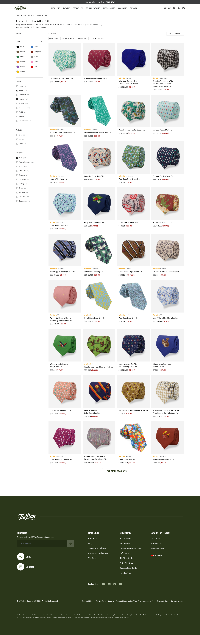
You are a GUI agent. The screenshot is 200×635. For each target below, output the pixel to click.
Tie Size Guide (126, 558)
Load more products (116, 471)
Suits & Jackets (109, 8)
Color (18, 41)
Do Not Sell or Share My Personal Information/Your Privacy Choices (123, 601)
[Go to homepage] (20, 8)
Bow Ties (66, 8)
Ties (59, 8)
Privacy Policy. (124, 617)
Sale (24, 16)
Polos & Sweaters (93, 8)
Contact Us (93, 538)
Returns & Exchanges (98, 553)
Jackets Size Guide (128, 568)
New (53, 8)
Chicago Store (157, 548)
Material (19, 130)
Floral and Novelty (34, 16)
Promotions (125, 538)
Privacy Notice (177, 601)
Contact (30, 566)
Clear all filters (97, 38)
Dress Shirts (78, 8)
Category (19, 153)
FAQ (90, 543)
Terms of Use (162, 601)
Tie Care (92, 558)
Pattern (18, 81)
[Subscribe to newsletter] (70, 543)
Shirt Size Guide (127, 563)
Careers (154, 543)
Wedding (133, 8)
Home (18, 16)
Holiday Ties (125, 573)
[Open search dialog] (174, 8)
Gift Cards (124, 553)
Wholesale (125, 543)
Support (167, 8)
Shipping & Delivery (97, 548)
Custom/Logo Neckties (130, 548)
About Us (155, 538)
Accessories (123, 8)
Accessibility (87, 601)
